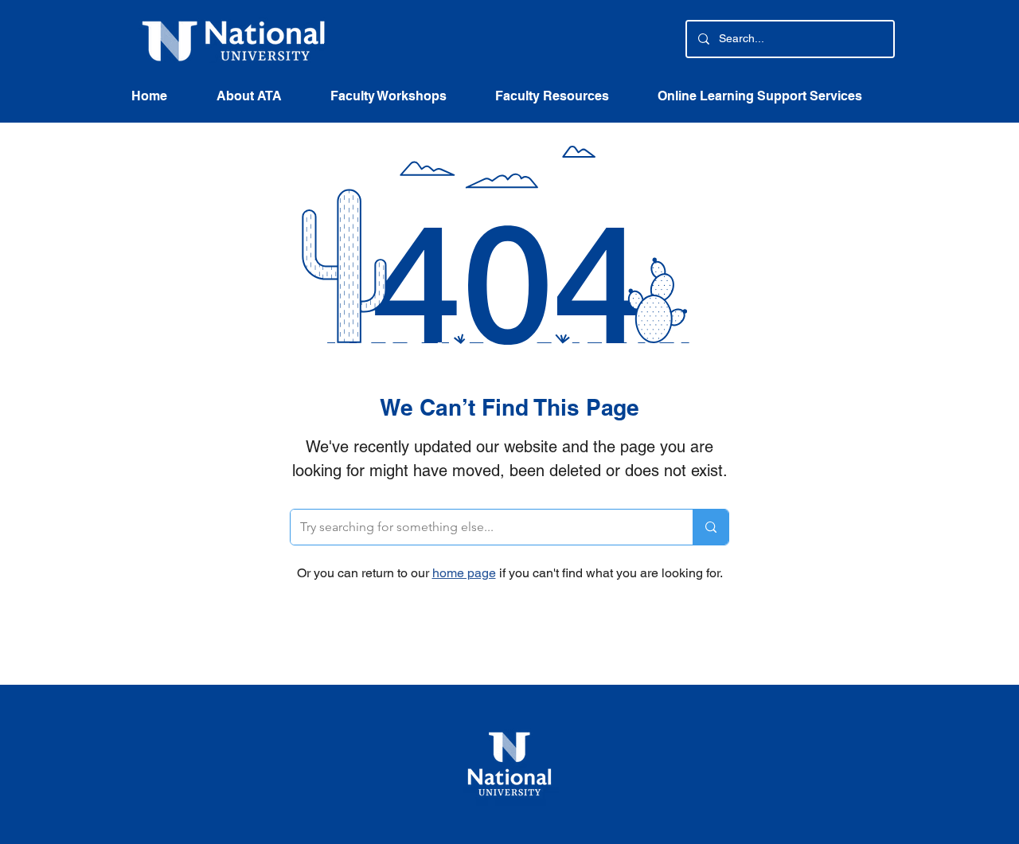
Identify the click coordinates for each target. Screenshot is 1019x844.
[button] (564, 101)
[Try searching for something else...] (710, 527)
